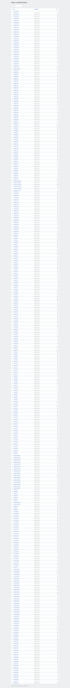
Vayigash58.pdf (16, 119)
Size (56, 9)
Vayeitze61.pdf (16, 170)
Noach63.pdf (16, 441)
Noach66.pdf (16, 435)
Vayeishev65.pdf (16, 222)
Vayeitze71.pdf (16, 152)
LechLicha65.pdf (16, 549)
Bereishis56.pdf (16, 683)
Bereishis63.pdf (16, 670)
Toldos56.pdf (16, 399)
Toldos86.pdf (16, 347)
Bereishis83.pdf (16, 634)
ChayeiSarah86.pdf (16, 569)
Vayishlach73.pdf (16, 36)
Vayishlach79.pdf (16, 25)
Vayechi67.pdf (16, 325)
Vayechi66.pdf (16, 327)
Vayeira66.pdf (16, 271)
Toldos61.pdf (16, 390)
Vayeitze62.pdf (16, 168)
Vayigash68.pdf (16, 101)
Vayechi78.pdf (16, 305)
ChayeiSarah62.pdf (16, 607)
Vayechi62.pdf (16, 334)
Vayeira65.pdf (16, 273)
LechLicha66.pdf (16, 547)
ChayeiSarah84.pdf (16, 571)
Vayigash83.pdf (16, 76)
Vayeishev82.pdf (16, 195)
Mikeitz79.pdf (16, 509)
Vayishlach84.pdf (16, 16)
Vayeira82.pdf (16, 242)
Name (13, 9)
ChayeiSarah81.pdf (16, 574)
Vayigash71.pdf (16, 96)
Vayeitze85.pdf (16, 128)
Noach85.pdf (16, 403)
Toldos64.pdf (16, 385)
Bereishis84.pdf (16, 632)
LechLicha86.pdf (16, 511)
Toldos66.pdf (16, 381)
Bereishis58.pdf (16, 679)
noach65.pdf (16, 437)
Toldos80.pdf (16, 356)
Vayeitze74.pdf (16, 146)
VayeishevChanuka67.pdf (17, 186)
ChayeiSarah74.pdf (16, 587)
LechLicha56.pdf (16, 565)
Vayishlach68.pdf (16, 45)
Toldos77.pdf (16, 361)
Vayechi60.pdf (16, 338)
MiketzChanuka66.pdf (17, 477)
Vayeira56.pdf (16, 289)
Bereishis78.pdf (16, 643)
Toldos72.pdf (16, 370)
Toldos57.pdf (16, 397)
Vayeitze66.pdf (16, 161)
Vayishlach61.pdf (16, 58)
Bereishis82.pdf (16, 636)
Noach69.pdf (16, 430)
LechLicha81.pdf (16, 520)
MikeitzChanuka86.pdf (17, 502)
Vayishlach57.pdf (16, 65)
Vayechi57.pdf (16, 343)
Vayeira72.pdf (16, 260)
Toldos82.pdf (16, 352)
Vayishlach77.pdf (16, 29)
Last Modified (36, 9)
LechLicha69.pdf (16, 542)
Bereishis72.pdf (16, 654)
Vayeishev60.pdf (16, 226)
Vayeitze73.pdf (16, 148)
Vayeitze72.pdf (16, 150)
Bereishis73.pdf (16, 652)
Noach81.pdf (16, 410)
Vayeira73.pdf (16, 258)
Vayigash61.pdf (16, 114)
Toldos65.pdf (16, 383)
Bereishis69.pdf (16, 659)
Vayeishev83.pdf (16, 193)
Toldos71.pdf (16, 372)
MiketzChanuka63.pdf (17, 482)
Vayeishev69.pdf (16, 217)
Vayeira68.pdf (16, 267)
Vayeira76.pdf (16, 253)
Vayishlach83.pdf (16, 18)
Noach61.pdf (16, 444)
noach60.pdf (16, 446)
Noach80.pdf (16, 412)
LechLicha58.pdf (16, 562)
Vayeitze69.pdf (16, 155)
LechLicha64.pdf (16, 551)
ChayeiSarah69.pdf (16, 594)
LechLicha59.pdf (16, 560)
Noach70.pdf (16, 428)
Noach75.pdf (16, 421)
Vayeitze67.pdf (16, 159)
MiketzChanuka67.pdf (17, 475)
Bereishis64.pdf (16, 668)
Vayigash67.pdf (16, 103)
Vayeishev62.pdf (16, 224)
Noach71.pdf (16, 426)
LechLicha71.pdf (16, 538)
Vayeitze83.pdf (16, 132)
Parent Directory (16, 11)
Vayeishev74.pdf (16, 208)
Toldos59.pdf (16, 394)
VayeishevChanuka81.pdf (17, 184)
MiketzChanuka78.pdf (17, 459)
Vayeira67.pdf (16, 269)
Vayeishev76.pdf (16, 204)
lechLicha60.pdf (16, 558)
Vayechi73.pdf (16, 314)
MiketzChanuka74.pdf (17, 466)
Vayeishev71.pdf (16, 213)
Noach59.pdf (16, 448)
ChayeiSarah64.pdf (16, 603)
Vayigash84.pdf (16, 74)
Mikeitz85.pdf (16, 506)
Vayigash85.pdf (16, 72)
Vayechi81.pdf (16, 300)
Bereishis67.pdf (16, 663)
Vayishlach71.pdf (16, 40)
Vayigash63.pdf (16, 110)
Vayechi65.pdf (16, 329)
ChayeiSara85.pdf (16, 616)
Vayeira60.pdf (16, 282)
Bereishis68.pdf (16, 661)
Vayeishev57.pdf (16, 231)
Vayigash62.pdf (16, 112)
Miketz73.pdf (16, 491)
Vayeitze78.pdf (16, 139)
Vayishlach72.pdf (16, 38)
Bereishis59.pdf (16, 677)
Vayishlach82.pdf (16, 20)
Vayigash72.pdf (16, 94)
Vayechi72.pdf (16, 316)
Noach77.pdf (16, 417)
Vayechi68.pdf (16, 323)
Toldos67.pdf (16, 379)
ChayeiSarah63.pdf (16, 605)
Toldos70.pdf (16, 374)
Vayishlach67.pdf (16, 47)
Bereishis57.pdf (16, 681)
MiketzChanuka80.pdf (17, 457)
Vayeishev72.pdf (16, 211)
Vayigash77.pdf (16, 85)
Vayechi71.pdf (16, 318)
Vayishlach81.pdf (16, 22)
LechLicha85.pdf (16, 513)
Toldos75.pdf (16, 365)
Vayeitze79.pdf (16, 137)
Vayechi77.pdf (16, 307)
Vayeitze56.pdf (16, 179)
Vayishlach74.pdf (16, 34)
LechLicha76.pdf (16, 529)
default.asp (15, 567)
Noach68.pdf (16, 432)
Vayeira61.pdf (16, 280)
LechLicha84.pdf (16, 515)
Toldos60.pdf (16, 392)
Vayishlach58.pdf (16, 63)
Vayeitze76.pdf (16, 143)
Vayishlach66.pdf (16, 49)
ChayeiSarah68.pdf (16, 596)
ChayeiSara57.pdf (16, 621)
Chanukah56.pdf (16, 627)
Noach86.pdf (16, 401)
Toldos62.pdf (16, 388)
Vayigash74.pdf (16, 90)
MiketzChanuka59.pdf (17, 486)
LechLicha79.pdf (16, 524)
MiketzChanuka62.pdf (17, 484)
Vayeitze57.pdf (16, 177)
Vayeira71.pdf (16, 262)
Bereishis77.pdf (16, 645)
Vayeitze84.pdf (16, 130)
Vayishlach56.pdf (16, 67)
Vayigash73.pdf (16, 92)
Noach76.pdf (16, 419)
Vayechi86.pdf (16, 291)
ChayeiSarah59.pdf (16, 612)
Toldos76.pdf (16, 363)
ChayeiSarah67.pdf (16, 598)
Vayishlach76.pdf (16, 31)
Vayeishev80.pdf (16, 197)
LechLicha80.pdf (16, 522)
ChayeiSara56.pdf (16, 623)
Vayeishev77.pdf (16, 202)
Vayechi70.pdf (16, 320)
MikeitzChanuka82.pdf (17, 504)
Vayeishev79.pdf (16, 199)
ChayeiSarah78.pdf (16, 580)
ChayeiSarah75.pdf (16, 585)
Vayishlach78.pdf (16, 27)
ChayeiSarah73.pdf (16, 589)
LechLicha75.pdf (16, 531)
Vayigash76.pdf (16, 87)
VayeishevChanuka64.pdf (17, 188)
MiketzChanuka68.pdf (17, 473)
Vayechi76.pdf (16, 309)
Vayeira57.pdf (16, 287)
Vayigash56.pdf (16, 123)
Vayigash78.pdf (16, 83)
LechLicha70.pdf (16, 540)
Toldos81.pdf (16, 354)
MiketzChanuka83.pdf (17, 455)
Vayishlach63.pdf (16, 54)
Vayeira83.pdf (16, 240)
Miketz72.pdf (16, 493)
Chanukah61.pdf (16, 625)
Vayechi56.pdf (16, 345)
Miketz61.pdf (16, 495)
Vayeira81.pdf (16, 244)
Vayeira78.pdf (16, 249)
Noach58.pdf (16, 450)
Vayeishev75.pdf (16, 206)
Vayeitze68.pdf (16, 157)
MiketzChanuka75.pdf (17, 464)
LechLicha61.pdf (16, 556)
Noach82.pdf (16, 408)
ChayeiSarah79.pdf (16, 578)
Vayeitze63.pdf (16, 166)
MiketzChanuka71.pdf (17, 468)
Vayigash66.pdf (16, 105)
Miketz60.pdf (16, 497)
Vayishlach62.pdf (16, 56)
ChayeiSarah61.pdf (16, 609)
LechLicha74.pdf (16, 533)
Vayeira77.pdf (16, 251)
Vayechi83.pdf (16, 296)
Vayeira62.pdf (16, 278)
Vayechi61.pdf (16, 336)
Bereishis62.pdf (16, 672)
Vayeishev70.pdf (16, 215)
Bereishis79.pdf (16, 641)
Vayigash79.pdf (16, 81)
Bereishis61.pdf (16, 674)
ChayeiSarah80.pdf (16, 576)
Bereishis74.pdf (16, 650)
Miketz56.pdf (16, 500)
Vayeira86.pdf (16, 235)
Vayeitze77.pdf (16, 141)
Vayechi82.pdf (16, 298)
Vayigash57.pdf (16, 121)
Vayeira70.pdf (16, 264)
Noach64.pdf (16, 439)
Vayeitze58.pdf (16, 175)
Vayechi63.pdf (16, 332)
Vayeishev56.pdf (16, 233)
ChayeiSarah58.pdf (16, 614)
